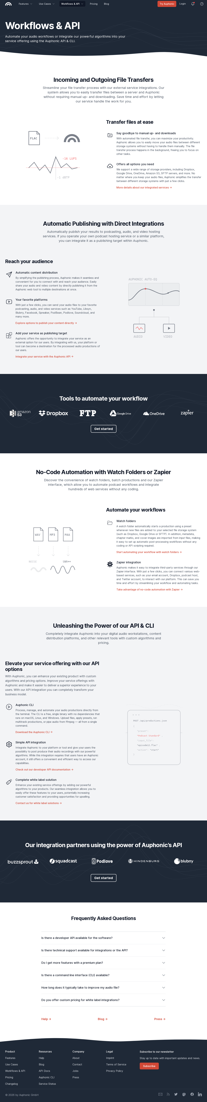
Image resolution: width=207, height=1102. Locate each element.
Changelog (11, 1083)
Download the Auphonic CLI (34, 732)
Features (24, 3)
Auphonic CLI (46, 1077)
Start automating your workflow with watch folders (149, 552)
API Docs (44, 1070)
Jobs (75, 1070)
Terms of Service (116, 1064)
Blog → (103, 1019)
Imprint (110, 1058)
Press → (160, 1019)
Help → (46, 1019)
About (76, 1058)
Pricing (94, 3)
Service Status (47, 1083)
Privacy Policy (114, 1070)
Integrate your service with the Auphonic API (44, 356)
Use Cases (45, 3)
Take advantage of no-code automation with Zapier (149, 589)
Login (183, 3)
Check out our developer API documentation (44, 769)
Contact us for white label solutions (39, 803)
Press (75, 1077)
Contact (77, 1064)
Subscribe (149, 1066)
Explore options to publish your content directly (46, 323)
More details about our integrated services (144, 187)
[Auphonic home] (8, 4)
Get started (103, 429)
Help (41, 1058)
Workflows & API (70, 3)
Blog (106, 3)
